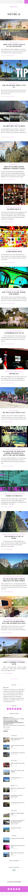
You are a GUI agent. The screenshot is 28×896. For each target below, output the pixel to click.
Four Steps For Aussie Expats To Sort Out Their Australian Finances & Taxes (17, 822)
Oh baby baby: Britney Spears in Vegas (18, 846)
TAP (14, 871)
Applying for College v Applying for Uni (17, 813)
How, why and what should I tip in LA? (14, 86)
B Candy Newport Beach (14, 251)
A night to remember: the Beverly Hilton (14, 663)
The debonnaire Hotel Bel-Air (14, 333)
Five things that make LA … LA (17, 777)
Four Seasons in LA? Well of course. (14, 537)
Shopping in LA (14, 374)
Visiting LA (16, 42)
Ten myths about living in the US (17, 802)
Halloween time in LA (14, 209)
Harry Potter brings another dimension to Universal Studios (14, 167)
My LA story (9, 207)
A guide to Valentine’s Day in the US (17, 764)
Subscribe (5, 731)
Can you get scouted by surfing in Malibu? (17, 771)
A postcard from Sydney (16, 827)
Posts (10, 42)
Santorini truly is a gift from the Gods (17, 853)
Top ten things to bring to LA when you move (17, 796)
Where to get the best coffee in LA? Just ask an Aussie (14, 45)
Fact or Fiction (9, 449)
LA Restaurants (9, 290)
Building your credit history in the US (18, 789)
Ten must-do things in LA (14, 496)
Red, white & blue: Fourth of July (14, 412)
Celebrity (5, 493)
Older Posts (13, 679)
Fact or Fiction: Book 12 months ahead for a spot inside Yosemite (14, 580)
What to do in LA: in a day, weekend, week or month (14, 293)
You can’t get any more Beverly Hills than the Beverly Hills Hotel (14, 622)
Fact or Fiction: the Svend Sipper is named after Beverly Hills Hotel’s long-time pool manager (14, 453)
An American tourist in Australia (17, 838)
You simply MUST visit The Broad (14, 126)
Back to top (23, 894)
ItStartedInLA (11, 55)
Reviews (11, 124)
